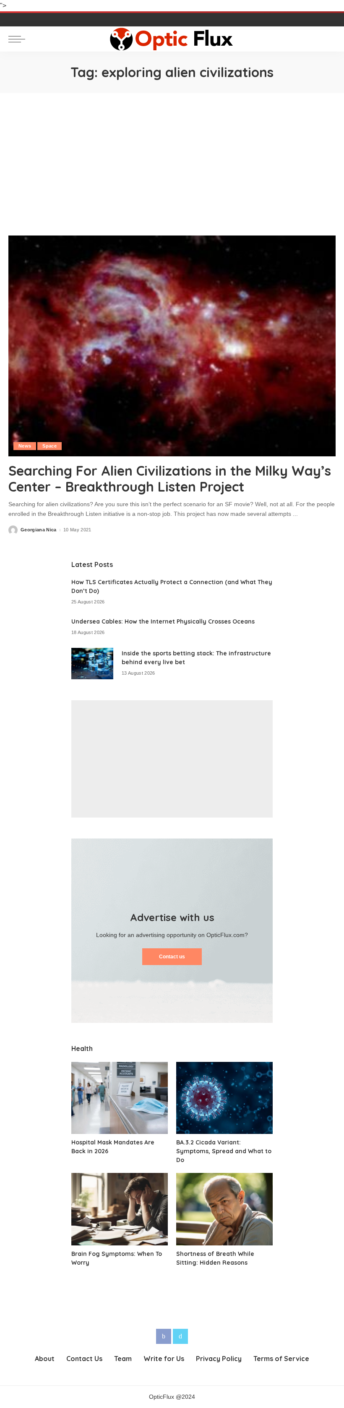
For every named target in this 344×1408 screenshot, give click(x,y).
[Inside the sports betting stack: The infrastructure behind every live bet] (92, 663)
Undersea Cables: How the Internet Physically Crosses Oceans (163, 621)
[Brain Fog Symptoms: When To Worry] (119, 1209)
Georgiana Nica (39, 530)
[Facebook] (163, 1336)
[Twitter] (180, 1336)
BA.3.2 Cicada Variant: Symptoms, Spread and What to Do (223, 1151)
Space (49, 445)
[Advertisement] (172, 156)
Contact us (172, 957)
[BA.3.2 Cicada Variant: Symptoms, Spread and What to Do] (224, 1098)
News (24, 445)
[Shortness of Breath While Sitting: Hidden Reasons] (224, 1209)
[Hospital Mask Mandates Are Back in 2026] (119, 1098)
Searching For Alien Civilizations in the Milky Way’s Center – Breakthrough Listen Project (169, 478)
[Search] (328, 39)
